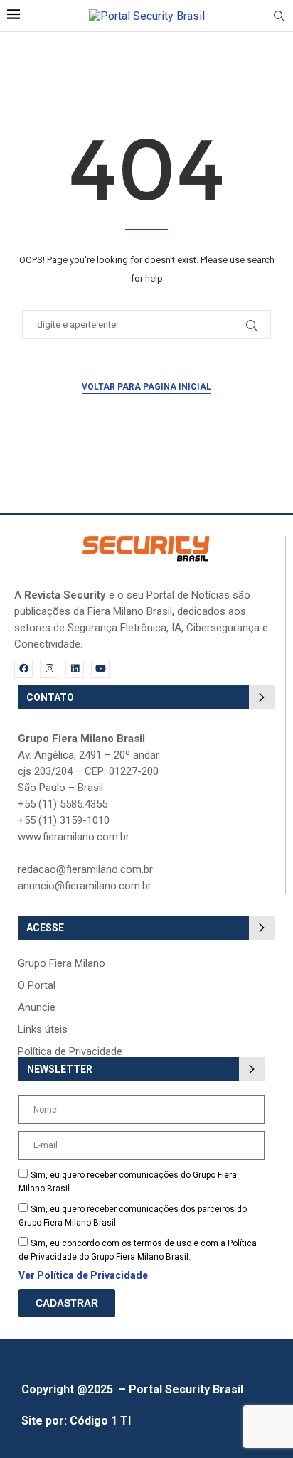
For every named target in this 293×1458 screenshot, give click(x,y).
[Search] (279, 16)
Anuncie (36, 1007)
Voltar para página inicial (146, 387)
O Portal (36, 985)
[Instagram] (49, 669)
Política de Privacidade (70, 1051)
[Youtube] (100, 669)
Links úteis (43, 1029)
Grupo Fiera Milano (61, 963)
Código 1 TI (100, 1420)
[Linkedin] (74, 669)
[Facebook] (23, 669)
